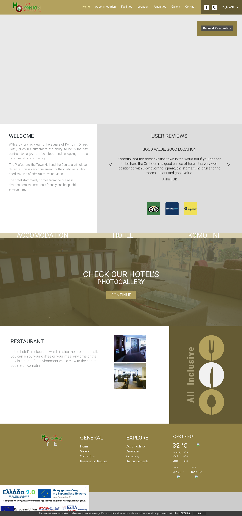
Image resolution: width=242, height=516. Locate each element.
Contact (190, 6)
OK (199, 513)
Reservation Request (94, 461)
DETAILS (185, 513)
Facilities (126, 6)
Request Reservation (217, 28)
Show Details (40, 235)
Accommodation (105, 6)
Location (142, 6)
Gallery (175, 6)
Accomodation (136, 446)
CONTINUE (121, 295)
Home (86, 6)
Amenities (160, 6)
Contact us (87, 456)
